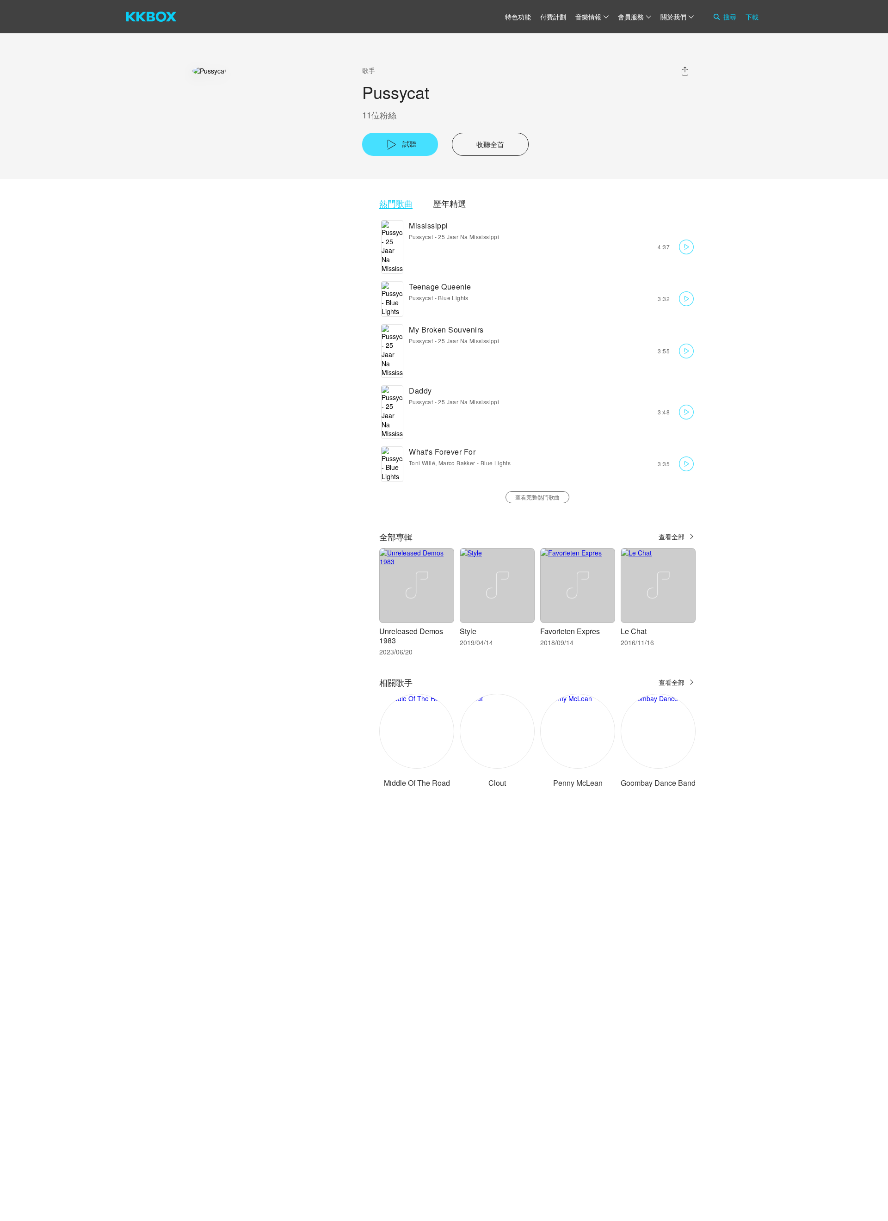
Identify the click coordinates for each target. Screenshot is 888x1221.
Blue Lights (453, 298)
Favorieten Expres (570, 631)
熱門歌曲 (396, 203)
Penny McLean (578, 782)
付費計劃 (553, 16)
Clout (497, 782)
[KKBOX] (151, 16)
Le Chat (634, 631)
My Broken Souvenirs (446, 329)
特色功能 (518, 16)
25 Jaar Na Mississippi (468, 236)
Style (468, 631)
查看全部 (671, 536)
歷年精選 (449, 203)
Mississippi (428, 225)
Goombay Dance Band (658, 782)
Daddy (420, 390)
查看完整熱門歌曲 (537, 497)
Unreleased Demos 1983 (411, 636)
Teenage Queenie (440, 286)
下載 (752, 16)
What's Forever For (442, 451)
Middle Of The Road (417, 782)
